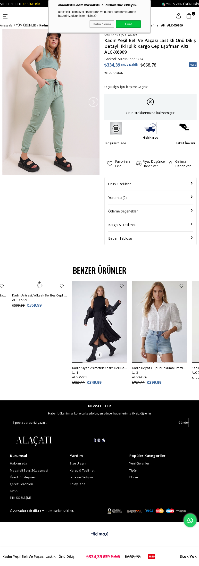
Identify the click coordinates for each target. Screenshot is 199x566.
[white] (34, 441)
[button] (77, 362)
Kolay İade (77, 484)
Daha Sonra (102, 24)
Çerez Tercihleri (21, 484)
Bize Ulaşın (78, 463)
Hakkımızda (18, 463)
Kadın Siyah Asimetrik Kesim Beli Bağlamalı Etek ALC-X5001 (99, 368)
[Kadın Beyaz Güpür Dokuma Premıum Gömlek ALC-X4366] (159, 322)
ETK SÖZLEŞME (21, 497)
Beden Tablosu (120, 238)
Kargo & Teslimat (122, 224)
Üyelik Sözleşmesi (23, 477)
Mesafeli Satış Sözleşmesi (29, 470)
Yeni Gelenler (139, 463)
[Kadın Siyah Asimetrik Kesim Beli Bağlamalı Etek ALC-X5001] (99, 322)
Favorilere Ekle (2, 286)
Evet (128, 24)
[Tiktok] (103, 440)
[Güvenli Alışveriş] (148, 511)
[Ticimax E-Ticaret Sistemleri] (99, 534)
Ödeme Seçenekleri (123, 211)
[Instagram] (98, 440)
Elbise (133, 477)
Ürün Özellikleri (120, 184)
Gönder (183, 423)
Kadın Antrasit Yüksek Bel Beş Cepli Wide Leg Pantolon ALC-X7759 (39, 285)
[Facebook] (95, 440)
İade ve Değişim (81, 477)
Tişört (133, 470)
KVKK (14, 491)
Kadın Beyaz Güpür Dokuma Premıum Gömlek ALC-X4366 (159, 368)
